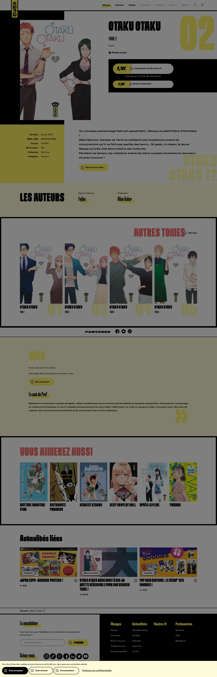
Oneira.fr (160, 624)
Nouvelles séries (140, 630)
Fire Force (115, 636)
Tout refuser (41, 671)
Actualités (139, 624)
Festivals (136, 641)
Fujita (111, 46)
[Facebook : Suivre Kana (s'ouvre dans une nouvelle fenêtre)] (66, 657)
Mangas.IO (181, 641)
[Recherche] (194, 5)
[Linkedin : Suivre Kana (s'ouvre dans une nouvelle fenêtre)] (73, 657)
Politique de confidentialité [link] (97, 670)
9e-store (180, 630)
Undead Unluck (118, 646)
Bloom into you (118, 641)
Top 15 (135, 652)
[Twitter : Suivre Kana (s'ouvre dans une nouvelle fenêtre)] (79, 657)
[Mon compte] (202, 5)
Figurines (136, 646)
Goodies (136, 636)
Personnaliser (67, 671)
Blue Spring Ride (119, 652)
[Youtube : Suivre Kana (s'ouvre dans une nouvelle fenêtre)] (86, 657)
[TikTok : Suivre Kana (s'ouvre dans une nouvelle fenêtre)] (53, 657)
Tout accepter (16, 671)
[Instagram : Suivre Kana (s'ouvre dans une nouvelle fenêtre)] (46, 657)
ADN (178, 636)
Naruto (114, 630)
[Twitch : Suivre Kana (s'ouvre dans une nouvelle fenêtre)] (59, 657)
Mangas (116, 624)
